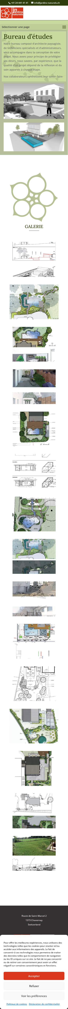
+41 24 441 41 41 (19, 2)
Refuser (34, 986)
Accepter (34, 976)
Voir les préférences (34, 996)
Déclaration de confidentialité (44, 1004)
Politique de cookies (17, 1004)
